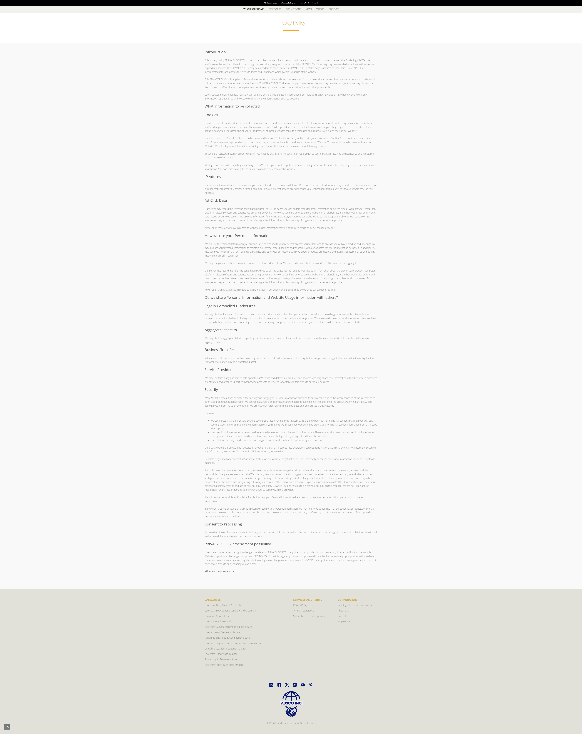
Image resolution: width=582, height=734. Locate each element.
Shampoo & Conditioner (218, 616)
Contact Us (343, 616)
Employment (344, 621)
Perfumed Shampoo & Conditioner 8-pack (227, 637)
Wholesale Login (270, 3)
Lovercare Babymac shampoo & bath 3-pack (228, 626)
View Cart (305, 3)
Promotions (293, 9)
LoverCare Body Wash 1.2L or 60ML (224, 605)
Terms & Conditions (303, 610)
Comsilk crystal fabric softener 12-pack (225, 648)
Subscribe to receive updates (309, 616)
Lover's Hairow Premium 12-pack (222, 632)
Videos (320, 9)
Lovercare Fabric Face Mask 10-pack (224, 664)
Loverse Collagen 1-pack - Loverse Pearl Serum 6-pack (234, 643)
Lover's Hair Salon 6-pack (218, 621)
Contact (334, 9)
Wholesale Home (253, 9)
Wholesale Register (289, 3)
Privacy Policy (300, 605)
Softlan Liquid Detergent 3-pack (222, 659)
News (309, 9)
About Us (343, 610)
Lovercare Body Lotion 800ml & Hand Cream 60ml (232, 610)
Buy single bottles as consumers (355, 605)
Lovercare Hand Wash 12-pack (221, 654)
